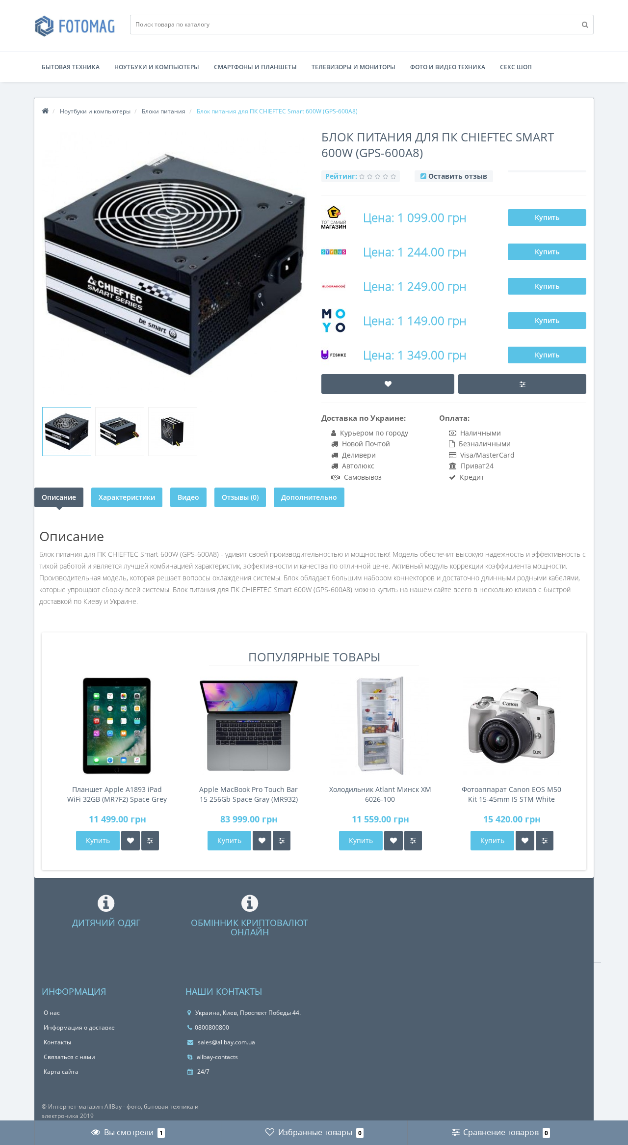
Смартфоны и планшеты (255, 67)
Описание (59, 497)
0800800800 (212, 1027)
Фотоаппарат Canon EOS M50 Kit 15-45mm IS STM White (511, 794)
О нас (52, 1013)
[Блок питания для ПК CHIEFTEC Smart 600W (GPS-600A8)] (66, 431)
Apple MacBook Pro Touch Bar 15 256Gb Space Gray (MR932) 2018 (248, 794)
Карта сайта (61, 1071)
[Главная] (45, 111)
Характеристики (127, 497)
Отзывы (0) (240, 497)
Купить (547, 217)
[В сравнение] (150, 840)
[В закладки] (130, 840)
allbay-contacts (216, 1057)
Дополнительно (309, 497)
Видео (188, 497)
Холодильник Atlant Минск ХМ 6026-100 (380, 794)
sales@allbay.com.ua (225, 1042)
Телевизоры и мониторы (353, 67)
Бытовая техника (71, 67)
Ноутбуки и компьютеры (156, 67)
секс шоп (516, 67)
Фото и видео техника (447, 67)
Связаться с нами (69, 1057)
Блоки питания (163, 111)
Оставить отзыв (457, 176)
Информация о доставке (79, 1027)
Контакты (57, 1042)
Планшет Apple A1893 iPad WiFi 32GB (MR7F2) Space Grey (117, 794)
